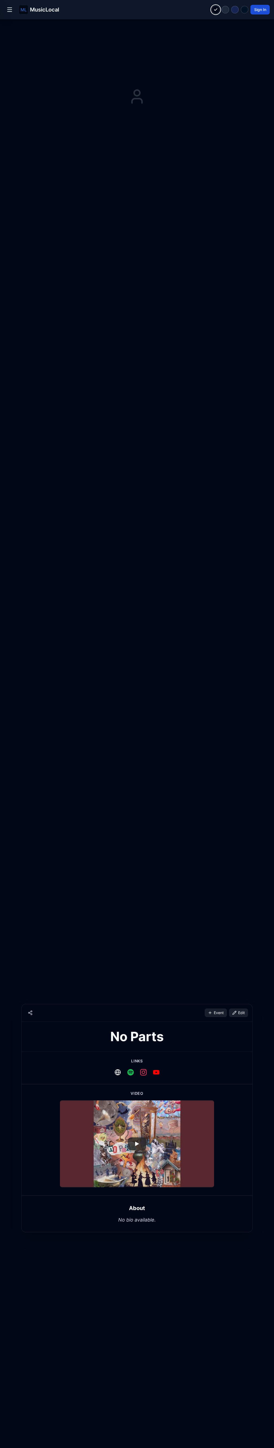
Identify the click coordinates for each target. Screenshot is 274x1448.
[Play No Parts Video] (137, 1143)
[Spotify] (130, 1072)
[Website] (117, 1072)
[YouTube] (156, 1072)
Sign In (260, 9)
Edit (241, 1012)
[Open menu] (9, 9)
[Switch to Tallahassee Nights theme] (235, 9)
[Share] (30, 1012)
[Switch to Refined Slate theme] (225, 9)
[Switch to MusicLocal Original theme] (216, 10)
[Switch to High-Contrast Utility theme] (244, 9)
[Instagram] (143, 1072)
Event (219, 1012)
